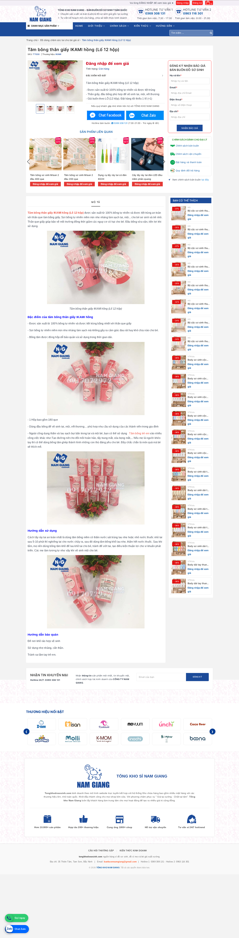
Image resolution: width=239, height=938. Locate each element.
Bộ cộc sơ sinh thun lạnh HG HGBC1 (198, 341)
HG (189, 207)
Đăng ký (197, 2)
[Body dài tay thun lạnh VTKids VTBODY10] (178, 567)
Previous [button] (28, 161)
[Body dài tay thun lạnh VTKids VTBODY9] (178, 586)
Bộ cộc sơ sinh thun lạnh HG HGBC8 (198, 210)
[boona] (197, 739)
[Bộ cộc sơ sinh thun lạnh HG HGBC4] (178, 288)
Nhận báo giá (189, 128)
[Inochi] (135, 739)
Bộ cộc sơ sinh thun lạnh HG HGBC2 (198, 322)
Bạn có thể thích (185, 200)
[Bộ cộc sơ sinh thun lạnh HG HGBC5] (178, 269)
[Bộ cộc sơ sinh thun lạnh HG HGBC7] (178, 232)
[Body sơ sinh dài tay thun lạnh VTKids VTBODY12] (178, 530)
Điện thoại (176, 99)
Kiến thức (141, 25)
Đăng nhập (183, 2)
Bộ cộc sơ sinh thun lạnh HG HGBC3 (198, 304)
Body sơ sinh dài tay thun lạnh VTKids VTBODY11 (199, 546)
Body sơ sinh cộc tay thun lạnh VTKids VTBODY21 (199, 359)
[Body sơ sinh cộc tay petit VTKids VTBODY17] (178, 437)
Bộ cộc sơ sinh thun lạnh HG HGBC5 (198, 266)
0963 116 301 (193, 13)
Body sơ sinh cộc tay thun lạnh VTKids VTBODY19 (199, 397)
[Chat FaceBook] (106, 115)
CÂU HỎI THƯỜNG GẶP (101, 850)
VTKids (191, 356)
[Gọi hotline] (9, 918)
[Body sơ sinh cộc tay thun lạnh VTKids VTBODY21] (178, 362)
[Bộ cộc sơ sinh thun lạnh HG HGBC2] (178, 325)
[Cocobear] (197, 724)
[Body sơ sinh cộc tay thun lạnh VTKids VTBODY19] (178, 399)
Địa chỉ (174, 111)
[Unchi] (166, 724)
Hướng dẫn (164, 25)
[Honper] (166, 739)
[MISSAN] (73, 724)
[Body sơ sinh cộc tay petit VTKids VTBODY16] (178, 455)
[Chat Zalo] (145, 115)
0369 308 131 (155, 13)
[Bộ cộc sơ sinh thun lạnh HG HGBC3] (178, 306)
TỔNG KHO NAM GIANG (108, 867)
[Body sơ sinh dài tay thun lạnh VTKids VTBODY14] (178, 493)
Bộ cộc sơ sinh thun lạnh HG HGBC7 (198, 229)
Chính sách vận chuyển (188, 154)
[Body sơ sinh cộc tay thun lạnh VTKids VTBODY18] (178, 418)
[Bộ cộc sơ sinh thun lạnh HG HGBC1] (178, 343)
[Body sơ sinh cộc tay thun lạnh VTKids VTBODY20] (178, 381)
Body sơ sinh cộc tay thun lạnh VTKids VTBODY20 (199, 378)
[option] (55, 81)
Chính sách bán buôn (187, 145)
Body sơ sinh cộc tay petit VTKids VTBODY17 (197, 434)
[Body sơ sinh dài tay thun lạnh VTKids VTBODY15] (178, 474)
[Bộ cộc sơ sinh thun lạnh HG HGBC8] (178, 213)
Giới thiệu (95, 25)
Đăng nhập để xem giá (107, 63)
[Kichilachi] (104, 724)
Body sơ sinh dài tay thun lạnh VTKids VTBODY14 (199, 490)
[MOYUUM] (135, 724)
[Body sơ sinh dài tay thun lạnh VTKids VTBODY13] (178, 511)
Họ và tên (176, 75)
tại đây (205, 179)
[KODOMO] (41, 739)
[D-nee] (41, 724)
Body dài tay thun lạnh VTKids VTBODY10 (197, 564)
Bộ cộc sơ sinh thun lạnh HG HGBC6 (198, 248)
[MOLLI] (73, 739)
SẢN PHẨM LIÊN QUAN (96, 131)
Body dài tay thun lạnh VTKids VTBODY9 (197, 583)
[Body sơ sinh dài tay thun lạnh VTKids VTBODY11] (178, 548)
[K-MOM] (104, 739)
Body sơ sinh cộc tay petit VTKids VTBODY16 (197, 453)
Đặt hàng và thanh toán (189, 162)
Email (173, 87)
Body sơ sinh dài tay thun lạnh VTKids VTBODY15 (199, 471)
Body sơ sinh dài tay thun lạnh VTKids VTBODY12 (199, 527)
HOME (79, 25)
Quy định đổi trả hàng (188, 170)
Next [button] (163, 161)
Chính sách (118, 25)
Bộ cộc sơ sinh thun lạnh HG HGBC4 (198, 285)
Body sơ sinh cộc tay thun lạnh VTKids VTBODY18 (199, 415)
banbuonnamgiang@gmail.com (120, 861)
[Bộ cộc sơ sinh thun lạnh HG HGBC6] (178, 250)
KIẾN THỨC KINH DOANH (133, 850)
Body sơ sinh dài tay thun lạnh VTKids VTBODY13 (199, 509)
